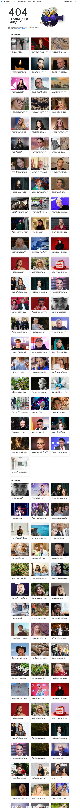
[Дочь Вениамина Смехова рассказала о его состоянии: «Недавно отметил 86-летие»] (20, 306)
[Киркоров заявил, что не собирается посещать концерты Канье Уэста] (60, 486)
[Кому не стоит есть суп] (20, 566)
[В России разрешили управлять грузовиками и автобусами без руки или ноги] (20, 546)
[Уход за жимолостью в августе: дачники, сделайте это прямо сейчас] (20, 386)
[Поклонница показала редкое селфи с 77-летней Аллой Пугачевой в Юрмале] (20, 246)
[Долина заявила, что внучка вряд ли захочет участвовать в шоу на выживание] (40, 446)
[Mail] (2, 1)
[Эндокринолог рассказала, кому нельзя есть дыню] (40, 526)
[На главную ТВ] (4, 1)
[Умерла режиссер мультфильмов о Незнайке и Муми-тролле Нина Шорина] (20, 732)
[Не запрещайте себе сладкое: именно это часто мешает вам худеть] (60, 266)
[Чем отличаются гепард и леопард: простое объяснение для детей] (20, 446)
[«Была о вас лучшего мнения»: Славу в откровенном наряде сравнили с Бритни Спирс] (40, 486)
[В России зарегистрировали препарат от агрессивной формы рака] (60, 526)
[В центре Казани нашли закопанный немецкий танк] (60, 146)
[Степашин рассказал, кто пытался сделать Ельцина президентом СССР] (60, 632)
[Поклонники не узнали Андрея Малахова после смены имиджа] (40, 286)
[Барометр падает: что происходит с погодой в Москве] (20, 406)
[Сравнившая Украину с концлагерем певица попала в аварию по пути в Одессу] (40, 612)
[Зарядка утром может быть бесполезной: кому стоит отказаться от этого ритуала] (40, 566)
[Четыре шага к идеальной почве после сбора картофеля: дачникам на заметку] (40, 106)
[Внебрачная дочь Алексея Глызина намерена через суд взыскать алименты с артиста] (20, 612)
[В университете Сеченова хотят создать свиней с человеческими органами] (40, 752)
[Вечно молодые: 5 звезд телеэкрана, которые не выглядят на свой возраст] (20, 692)
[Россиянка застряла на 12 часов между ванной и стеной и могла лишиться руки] (60, 386)
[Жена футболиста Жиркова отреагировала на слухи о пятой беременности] (60, 366)
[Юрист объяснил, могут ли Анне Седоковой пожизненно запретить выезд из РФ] (60, 692)
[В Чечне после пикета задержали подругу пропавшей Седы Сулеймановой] (20, 106)
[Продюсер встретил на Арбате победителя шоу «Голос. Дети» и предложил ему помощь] (40, 306)
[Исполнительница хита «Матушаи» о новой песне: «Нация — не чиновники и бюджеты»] (40, 792)
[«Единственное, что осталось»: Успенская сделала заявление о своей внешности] (20, 126)
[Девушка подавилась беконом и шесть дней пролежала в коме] (20, 466)
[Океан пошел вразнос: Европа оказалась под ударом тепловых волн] (40, 632)
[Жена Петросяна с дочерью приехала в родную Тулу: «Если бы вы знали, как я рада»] (20, 632)
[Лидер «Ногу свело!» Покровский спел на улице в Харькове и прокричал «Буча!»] (60, 732)
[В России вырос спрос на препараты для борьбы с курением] (20, 366)
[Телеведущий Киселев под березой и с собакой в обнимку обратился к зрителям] (60, 66)
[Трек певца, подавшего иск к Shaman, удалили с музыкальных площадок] (60, 206)
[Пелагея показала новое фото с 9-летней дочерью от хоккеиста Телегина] (60, 106)
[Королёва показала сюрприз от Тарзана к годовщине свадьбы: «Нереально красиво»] (60, 592)
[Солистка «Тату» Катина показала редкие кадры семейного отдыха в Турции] (20, 266)
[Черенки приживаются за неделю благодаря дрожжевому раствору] (40, 772)
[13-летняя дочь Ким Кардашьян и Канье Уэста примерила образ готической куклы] (60, 346)
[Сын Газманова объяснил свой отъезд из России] (40, 66)
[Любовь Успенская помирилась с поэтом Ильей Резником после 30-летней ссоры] (60, 506)
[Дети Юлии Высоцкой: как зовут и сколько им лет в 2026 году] (60, 126)
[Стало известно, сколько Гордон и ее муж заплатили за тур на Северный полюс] (40, 732)
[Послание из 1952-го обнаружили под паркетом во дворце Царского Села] (60, 46)
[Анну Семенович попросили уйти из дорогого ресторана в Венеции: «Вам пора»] (40, 46)
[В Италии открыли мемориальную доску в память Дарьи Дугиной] (20, 792)
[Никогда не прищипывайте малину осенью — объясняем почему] (20, 672)
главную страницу (22, 28)
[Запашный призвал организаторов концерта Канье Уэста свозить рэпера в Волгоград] (60, 446)
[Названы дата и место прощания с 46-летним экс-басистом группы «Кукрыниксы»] (40, 246)
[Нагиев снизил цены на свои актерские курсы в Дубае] (40, 426)
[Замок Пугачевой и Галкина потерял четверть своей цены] (40, 386)
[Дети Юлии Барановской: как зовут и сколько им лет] (40, 146)
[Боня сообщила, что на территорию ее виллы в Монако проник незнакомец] (20, 286)
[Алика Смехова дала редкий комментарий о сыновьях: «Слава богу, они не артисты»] (20, 486)
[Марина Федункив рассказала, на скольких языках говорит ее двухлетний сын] (40, 186)
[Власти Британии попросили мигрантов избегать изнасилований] (60, 86)
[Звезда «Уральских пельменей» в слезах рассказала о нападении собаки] (20, 166)
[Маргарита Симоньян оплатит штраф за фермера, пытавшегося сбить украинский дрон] (40, 366)
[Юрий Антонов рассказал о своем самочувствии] (40, 406)
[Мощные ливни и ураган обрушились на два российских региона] (40, 206)
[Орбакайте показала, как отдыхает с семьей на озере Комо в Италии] (20, 752)
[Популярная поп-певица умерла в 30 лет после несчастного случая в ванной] (20, 66)
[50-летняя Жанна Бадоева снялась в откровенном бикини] (40, 692)
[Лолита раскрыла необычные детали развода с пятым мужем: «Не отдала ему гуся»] (60, 246)
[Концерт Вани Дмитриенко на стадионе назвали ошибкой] (60, 752)
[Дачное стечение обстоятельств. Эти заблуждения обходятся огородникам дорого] (40, 712)
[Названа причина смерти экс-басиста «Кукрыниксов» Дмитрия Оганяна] (60, 306)
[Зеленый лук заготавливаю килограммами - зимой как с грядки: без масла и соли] (20, 772)
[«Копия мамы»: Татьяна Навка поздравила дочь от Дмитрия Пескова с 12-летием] (20, 186)
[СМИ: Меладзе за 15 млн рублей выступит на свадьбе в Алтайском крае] (60, 326)
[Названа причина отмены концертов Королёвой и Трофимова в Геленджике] (20, 86)
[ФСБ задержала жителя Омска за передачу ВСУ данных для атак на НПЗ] (20, 206)
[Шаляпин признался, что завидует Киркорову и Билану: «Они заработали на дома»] (60, 712)
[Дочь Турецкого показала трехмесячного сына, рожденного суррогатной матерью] (40, 226)
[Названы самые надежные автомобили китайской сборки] (60, 466)
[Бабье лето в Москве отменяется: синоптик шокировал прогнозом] (20, 46)
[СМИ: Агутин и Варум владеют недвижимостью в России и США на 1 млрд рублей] (40, 652)
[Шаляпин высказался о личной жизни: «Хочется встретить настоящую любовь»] (60, 406)
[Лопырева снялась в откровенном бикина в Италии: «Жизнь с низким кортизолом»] (20, 506)
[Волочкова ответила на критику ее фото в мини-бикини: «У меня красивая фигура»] (60, 226)
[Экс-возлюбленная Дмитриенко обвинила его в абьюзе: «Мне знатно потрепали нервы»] (20, 346)
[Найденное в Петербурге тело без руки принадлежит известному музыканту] (20, 592)
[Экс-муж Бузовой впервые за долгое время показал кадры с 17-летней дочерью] (60, 166)
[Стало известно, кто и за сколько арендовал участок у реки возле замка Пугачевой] (40, 266)
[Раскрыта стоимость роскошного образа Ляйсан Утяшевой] (20, 426)
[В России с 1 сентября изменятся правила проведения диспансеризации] (20, 712)
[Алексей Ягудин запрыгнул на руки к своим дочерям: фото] (60, 426)
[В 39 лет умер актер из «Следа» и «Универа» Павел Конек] (60, 652)
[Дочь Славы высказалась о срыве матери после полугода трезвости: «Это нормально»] (60, 286)
